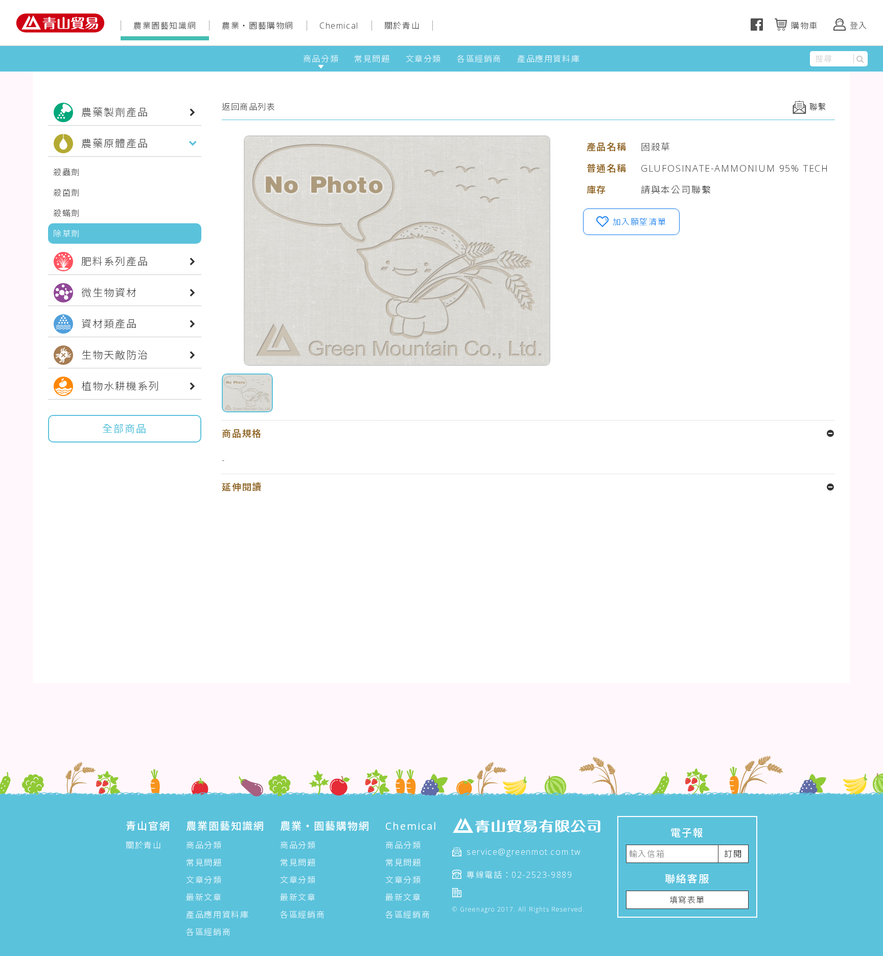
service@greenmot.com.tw (524, 851)
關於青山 (402, 25)
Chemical (339, 25)
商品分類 (321, 58)
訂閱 (733, 853)
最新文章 (204, 897)
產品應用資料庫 (548, 58)
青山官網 (148, 826)
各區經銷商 (479, 58)
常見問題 (372, 58)
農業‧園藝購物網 (258, 25)
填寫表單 (687, 899)
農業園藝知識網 (164, 25)
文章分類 (424, 58)
